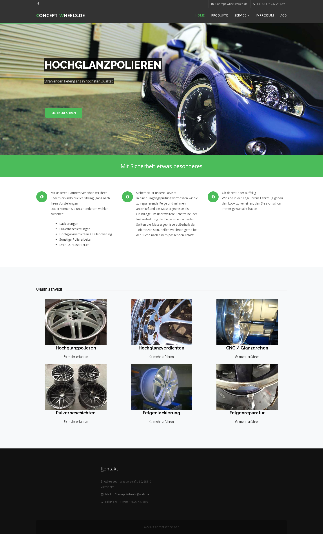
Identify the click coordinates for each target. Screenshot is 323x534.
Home (200, 15)
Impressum (265, 15)
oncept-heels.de (60, 15)
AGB (283, 15)
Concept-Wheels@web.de (132, 494)
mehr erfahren (63, 113)
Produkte (219, 15)
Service (240, 15)
